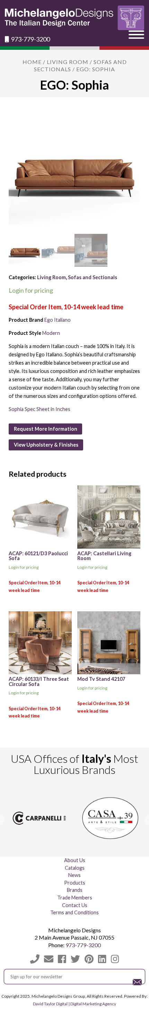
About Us (74, 860)
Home (32, 61)
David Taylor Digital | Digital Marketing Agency (74, 1003)
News (74, 875)
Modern (51, 333)
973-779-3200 (30, 39)
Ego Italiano (57, 320)
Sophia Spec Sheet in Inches (39, 409)
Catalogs (75, 868)
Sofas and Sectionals (92, 277)
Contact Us (74, 905)
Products (74, 883)
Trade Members (74, 898)
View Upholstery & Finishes (46, 445)
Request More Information (45, 429)
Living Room (67, 61)
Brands (74, 890)
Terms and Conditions (74, 912)
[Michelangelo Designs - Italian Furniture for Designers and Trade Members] (74, 18)
